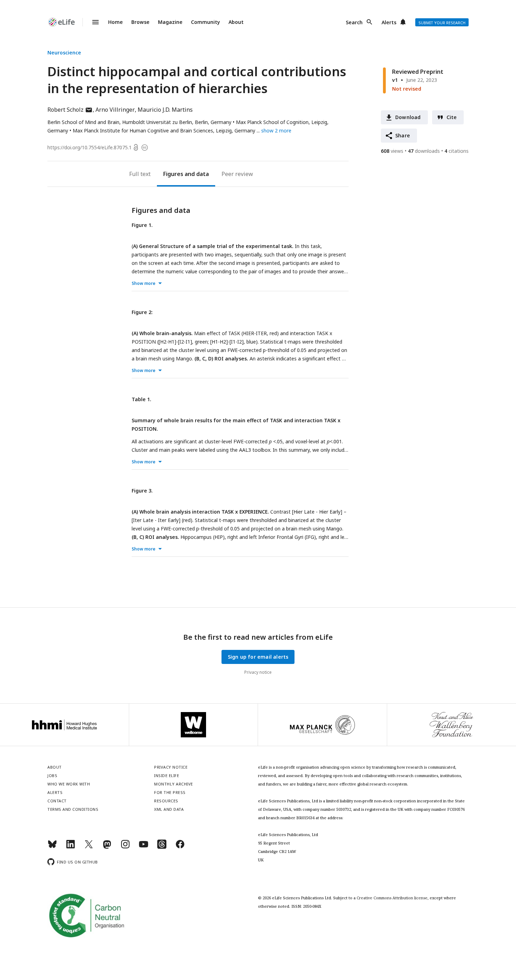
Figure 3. (142, 490)
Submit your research (441, 22)
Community (205, 22)
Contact (57, 800)
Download (408, 117)
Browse (140, 22)
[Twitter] (89, 847)
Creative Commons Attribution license (392, 897)
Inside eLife (166, 775)
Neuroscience (64, 52)
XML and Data (169, 809)
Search (354, 22)
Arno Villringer (115, 109)
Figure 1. (142, 225)
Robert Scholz (70, 109)
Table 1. (141, 399)
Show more (144, 283)
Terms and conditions (72, 809)
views (392, 151)
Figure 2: (142, 312)
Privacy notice (258, 672)
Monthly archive (173, 784)
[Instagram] (125, 847)
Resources (166, 800)
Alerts (389, 22)
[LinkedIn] (70, 847)
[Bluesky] (52, 847)
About (236, 22)
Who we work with (68, 784)
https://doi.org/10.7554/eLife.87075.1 (89, 147)
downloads (424, 151)
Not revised (406, 88)
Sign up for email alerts (258, 656)
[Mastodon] (107, 847)
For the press (170, 792)
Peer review (237, 174)
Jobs (52, 775)
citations (456, 151)
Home (115, 22)
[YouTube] (143, 847)
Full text (140, 174)
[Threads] (162, 847)
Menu (91, 22)
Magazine (170, 22)
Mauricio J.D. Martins (165, 109)
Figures (173, 174)
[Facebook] (180, 847)
